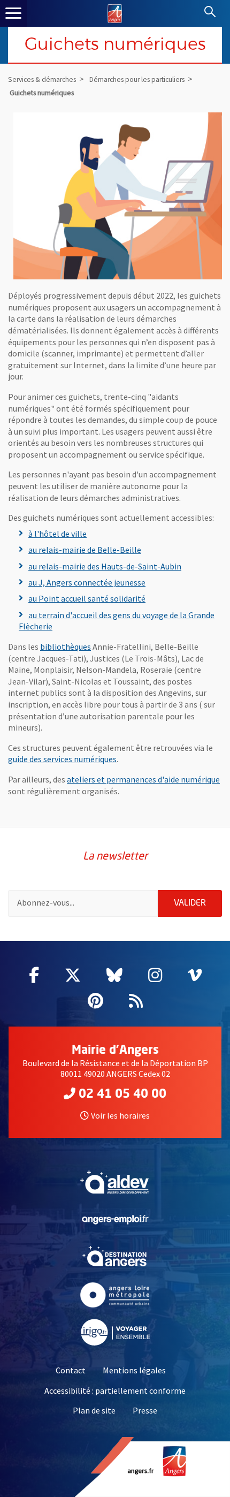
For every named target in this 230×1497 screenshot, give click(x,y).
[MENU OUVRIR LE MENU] (13, 13)
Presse (145, 1410)
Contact (71, 1370)
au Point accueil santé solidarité (86, 598)
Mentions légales (134, 1370)
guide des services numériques (62, 759)
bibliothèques (65, 646)
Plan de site (94, 1410)
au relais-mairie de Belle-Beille (84, 549)
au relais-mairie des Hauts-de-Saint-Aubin (104, 566)
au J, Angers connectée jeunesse (86, 582)
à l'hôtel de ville (57, 533)
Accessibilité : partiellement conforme (115, 1390)
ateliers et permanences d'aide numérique (143, 779)
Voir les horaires (120, 1115)
